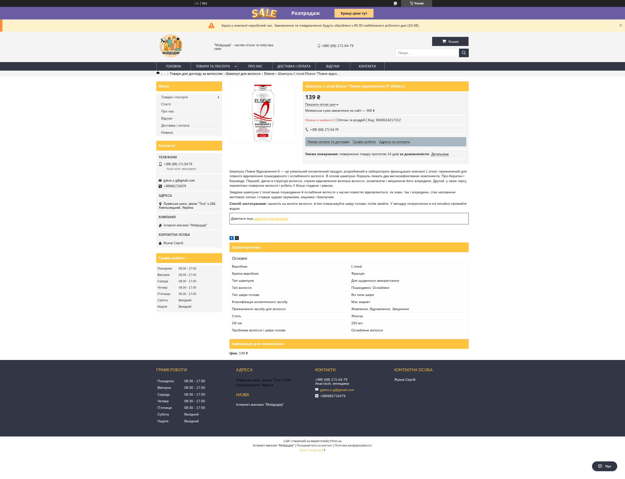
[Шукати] (464, 53)
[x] (237, 239)
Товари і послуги (174, 97)
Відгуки (332, 66)
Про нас (255, 66)
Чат (608, 466)
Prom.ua (336, 441)
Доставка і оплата (294, 66)
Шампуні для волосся (243, 74)
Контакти (367, 66)
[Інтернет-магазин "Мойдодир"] (171, 60)
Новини (167, 132)
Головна (173, 66)
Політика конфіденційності (353, 445)
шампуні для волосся (271, 218)
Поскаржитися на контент (315, 445)
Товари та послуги (213, 66)
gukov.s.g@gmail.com (179, 180)
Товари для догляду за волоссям (196, 74)
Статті (166, 104)
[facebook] (231, 239)
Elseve (269, 74)
